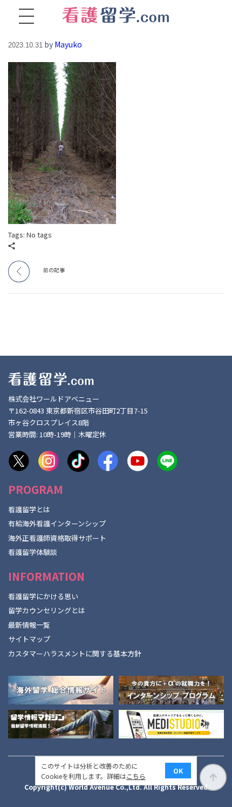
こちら (136, 776)
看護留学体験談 (32, 552)
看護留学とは (29, 509)
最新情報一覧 (29, 625)
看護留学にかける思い (43, 596)
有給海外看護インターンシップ (57, 523)
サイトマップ (29, 639)
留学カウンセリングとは (46, 610)
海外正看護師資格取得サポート (57, 538)
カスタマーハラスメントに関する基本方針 (74, 653)
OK (178, 770)
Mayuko (68, 44)
